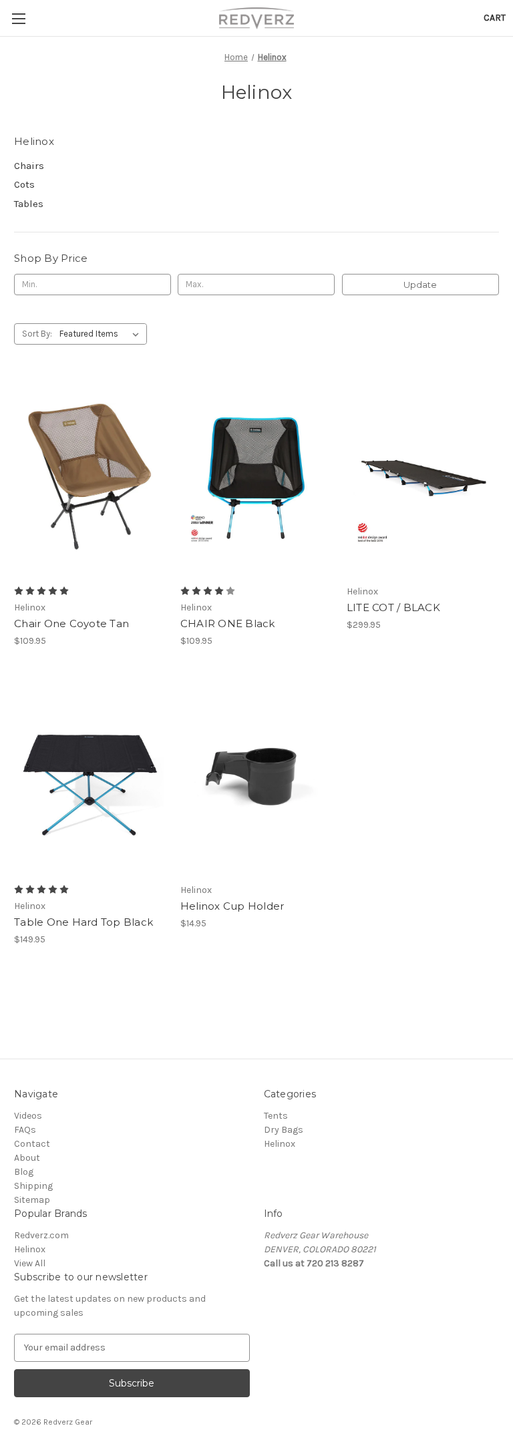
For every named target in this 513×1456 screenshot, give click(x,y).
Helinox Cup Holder (232, 906)
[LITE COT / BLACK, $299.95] (423, 477)
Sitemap (32, 1200)
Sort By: (37, 334)
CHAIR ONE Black (227, 623)
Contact (32, 1143)
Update (420, 284)
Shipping (33, 1186)
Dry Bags (283, 1129)
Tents (276, 1115)
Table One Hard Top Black (83, 922)
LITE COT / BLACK (393, 607)
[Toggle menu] (18, 18)
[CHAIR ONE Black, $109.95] (256, 477)
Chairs (29, 166)
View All (29, 1263)
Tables (28, 204)
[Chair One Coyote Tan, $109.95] (90, 477)
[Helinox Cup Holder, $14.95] (256, 776)
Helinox (279, 1143)
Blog (23, 1171)
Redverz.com (41, 1235)
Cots (24, 184)
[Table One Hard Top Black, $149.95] (90, 776)
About (27, 1157)
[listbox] (101, 334)
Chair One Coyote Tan (71, 623)
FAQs (25, 1129)
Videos (28, 1115)
